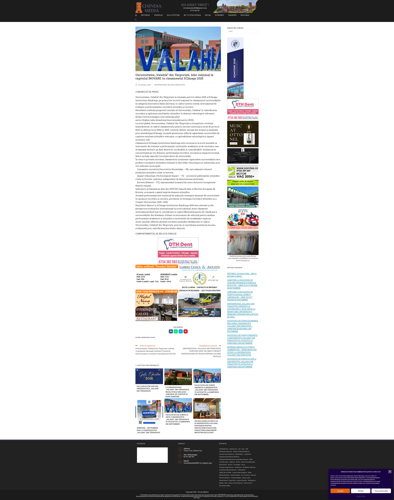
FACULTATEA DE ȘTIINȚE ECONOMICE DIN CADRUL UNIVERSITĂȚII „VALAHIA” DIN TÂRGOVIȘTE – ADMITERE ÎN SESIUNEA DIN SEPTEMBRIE (242, 326)
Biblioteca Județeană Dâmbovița (241, 451)
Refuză (360, 491)
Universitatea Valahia (148, 337)
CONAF (251, 459)
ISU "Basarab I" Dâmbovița (249, 467)
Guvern (243, 464)
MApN (249, 472)
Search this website (235, 28)
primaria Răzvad (223, 480)
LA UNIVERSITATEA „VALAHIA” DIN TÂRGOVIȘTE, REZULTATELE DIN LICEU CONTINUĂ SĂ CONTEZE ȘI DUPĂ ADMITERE (178, 392)
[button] (390, 472)
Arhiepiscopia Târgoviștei (225, 451)
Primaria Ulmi (232, 480)
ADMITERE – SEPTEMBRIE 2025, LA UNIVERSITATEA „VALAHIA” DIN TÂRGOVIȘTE (148, 430)
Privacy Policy (361, 496)
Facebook (141, 443)
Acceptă (340, 491)
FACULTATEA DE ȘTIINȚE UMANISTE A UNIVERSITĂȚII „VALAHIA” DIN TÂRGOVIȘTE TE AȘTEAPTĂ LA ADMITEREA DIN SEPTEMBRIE (207, 389)
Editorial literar (223, 464)
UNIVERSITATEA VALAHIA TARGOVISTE (169, 85)
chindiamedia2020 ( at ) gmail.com (198, 463)
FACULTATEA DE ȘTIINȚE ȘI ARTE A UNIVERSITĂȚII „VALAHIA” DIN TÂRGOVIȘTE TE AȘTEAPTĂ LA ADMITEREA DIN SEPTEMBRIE (178, 419)
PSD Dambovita (252, 480)
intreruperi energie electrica (226, 467)
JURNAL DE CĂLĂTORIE (225, 472)
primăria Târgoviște (242, 480)
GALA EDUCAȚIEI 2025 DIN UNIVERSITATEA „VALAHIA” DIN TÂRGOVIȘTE (148, 389)
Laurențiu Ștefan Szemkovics (239, 472)
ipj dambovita (238, 467)
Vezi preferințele (381, 491)
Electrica (230, 464)
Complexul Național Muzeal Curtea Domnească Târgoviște (233, 459)
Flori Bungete (237, 464)
